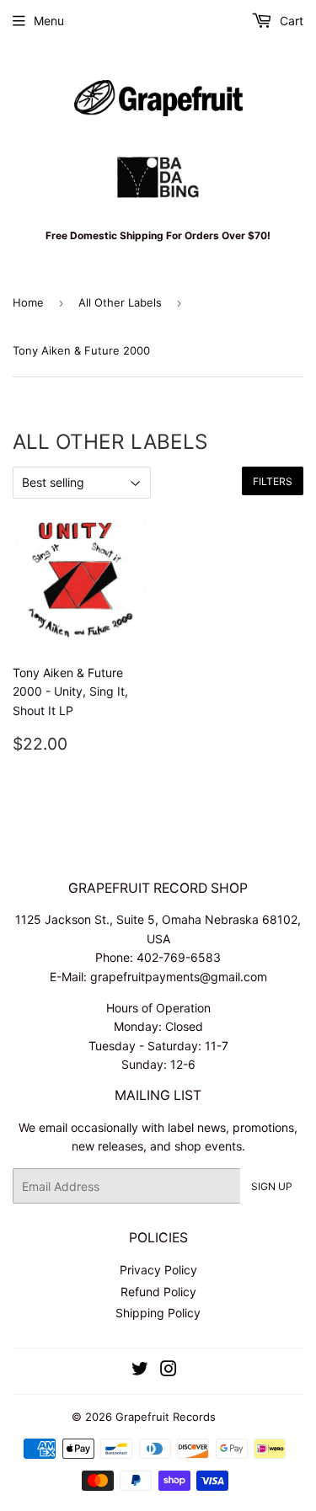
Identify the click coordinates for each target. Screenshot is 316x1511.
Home (28, 302)
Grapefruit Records (165, 1416)
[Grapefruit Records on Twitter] (139, 1371)
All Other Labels (120, 302)
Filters (272, 481)
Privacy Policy (158, 1270)
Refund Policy (158, 1291)
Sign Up (271, 1186)
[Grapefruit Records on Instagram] (168, 1371)
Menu (49, 20)
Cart (289, 20)
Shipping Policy (158, 1312)
